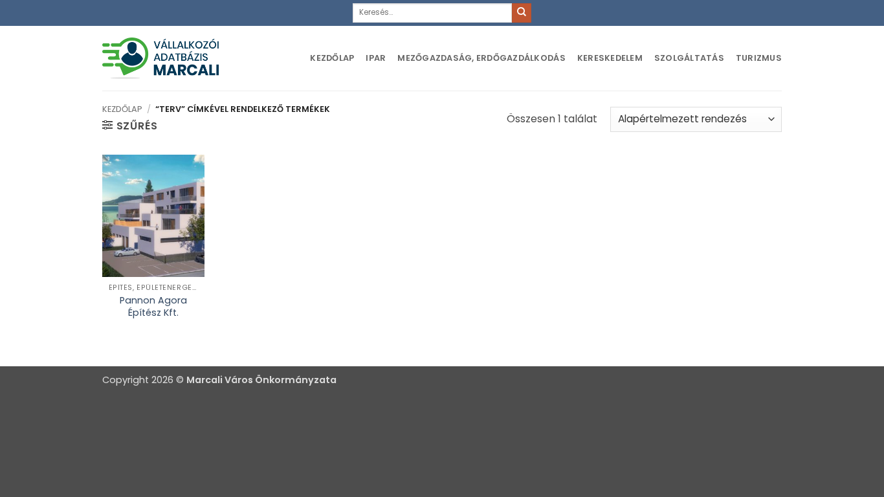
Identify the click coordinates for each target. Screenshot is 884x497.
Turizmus (759, 57)
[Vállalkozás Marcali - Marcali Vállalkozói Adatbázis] (160, 58)
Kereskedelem (610, 57)
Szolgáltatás (689, 57)
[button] (129, 125)
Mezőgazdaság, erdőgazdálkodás (481, 57)
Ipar (376, 57)
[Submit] (521, 13)
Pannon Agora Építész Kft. (153, 306)
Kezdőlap (332, 57)
